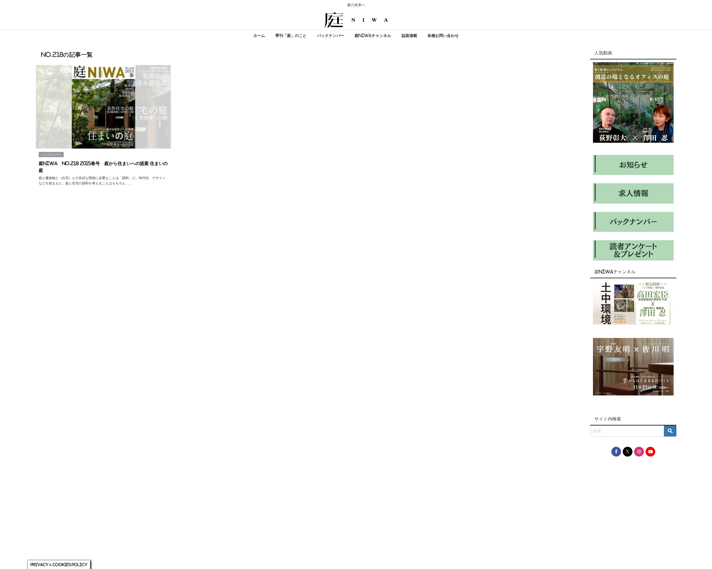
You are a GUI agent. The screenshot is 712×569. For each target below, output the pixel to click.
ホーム (259, 35)
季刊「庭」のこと (290, 35)
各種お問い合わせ (443, 35)
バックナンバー (330, 35)
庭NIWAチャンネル (373, 35)
